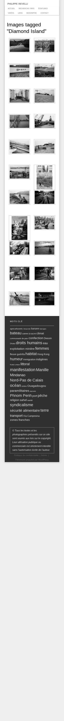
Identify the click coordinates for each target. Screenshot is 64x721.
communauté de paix (19, 338)
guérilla (21, 354)
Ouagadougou (36, 385)
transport (16, 416)
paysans (33, 391)
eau (45, 343)
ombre (24, 386)
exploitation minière (22, 348)
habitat (31, 354)
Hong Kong (43, 354)
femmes (42, 348)
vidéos (11, 13)
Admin (44, 455)
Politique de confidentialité (26, 455)
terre (44, 410)
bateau (15, 333)
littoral (25, 364)
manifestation (22, 369)
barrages (43, 329)
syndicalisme (21, 404)
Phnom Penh (21, 395)
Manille (42, 369)
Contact (45, 13)
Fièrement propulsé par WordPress (32, 460)
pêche (42, 396)
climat (40, 333)
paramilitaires (19, 390)
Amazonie (27, 329)
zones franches (20, 419)
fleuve (13, 354)
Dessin (48, 338)
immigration (29, 359)
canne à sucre (29, 333)
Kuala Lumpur (15, 364)
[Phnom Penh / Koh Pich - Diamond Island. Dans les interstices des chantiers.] (44, 177)
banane (35, 328)
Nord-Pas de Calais (26, 380)
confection (36, 338)
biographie (31, 13)
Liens (20, 13)
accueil (11, 8)
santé (30, 400)
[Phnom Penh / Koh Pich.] (19, 121)
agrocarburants (16, 329)
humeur (16, 359)
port (34, 395)
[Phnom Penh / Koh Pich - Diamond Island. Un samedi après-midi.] (44, 248)
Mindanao (17, 375)
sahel (23, 400)
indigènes (42, 359)
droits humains (29, 343)
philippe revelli (17, 3)
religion (14, 400)
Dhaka (12, 344)
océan (15, 385)
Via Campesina (31, 416)
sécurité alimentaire (25, 410)
